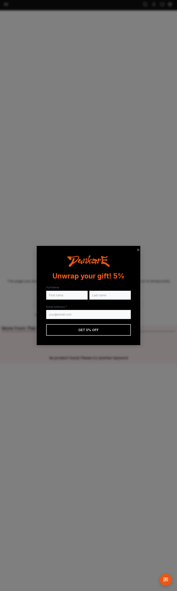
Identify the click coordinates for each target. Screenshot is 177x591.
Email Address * (56, 306)
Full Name (52, 287)
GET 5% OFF (88, 330)
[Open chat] (166, 580)
